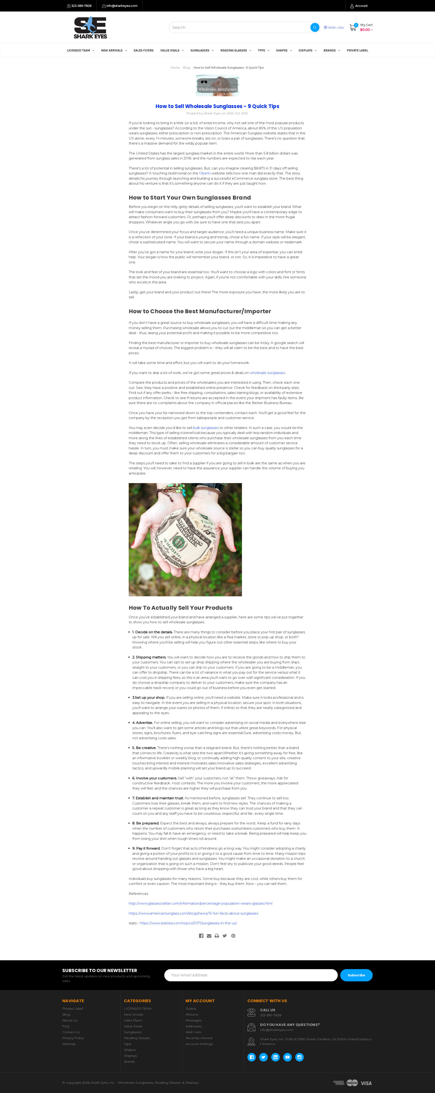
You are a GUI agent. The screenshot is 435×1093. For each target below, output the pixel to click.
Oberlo (205, 173)
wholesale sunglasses (267, 373)
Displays (305, 50)
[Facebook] (201, 936)
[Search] (314, 27)
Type (261, 50)
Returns (192, 1014)
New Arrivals (112, 50)
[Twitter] (224, 936)
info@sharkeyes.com (122, 5)
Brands (330, 50)
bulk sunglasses (206, 428)
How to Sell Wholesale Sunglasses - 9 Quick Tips (217, 106)
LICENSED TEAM (78, 50)
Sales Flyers (144, 50)
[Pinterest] (233, 936)
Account (361, 5)
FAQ (65, 1026)
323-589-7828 (81, 5)
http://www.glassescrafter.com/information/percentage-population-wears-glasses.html (200, 903)
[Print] (217, 936)
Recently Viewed (199, 1038)
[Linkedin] (275, 1057)
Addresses (194, 1026)
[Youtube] (287, 1057)
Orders (191, 1008)
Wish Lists (335, 27)
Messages (194, 1020)
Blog (66, 1014)
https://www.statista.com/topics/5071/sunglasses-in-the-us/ (188, 923)
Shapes (282, 50)
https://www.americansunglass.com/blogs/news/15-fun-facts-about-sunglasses (193, 913)
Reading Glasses (233, 50)
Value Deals (169, 50)
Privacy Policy (73, 1038)
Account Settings (199, 1044)
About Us (69, 1020)
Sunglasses (200, 50)
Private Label (357, 50)
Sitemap (69, 1044)
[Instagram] (299, 1057)
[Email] (209, 936)
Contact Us (71, 1032)
